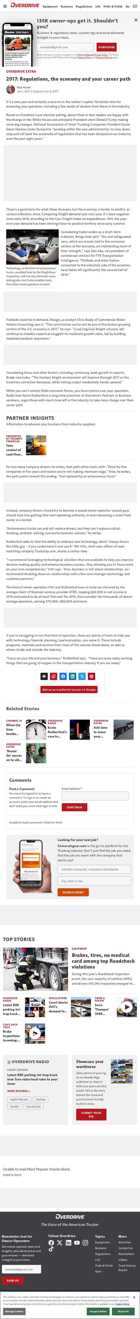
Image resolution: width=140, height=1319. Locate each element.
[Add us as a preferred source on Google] (53, 676)
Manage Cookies (14, 1311)
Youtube (41, 1099)
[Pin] (91, 676)
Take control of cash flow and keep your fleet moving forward (13, 450)
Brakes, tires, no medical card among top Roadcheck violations (103, 961)
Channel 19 (14, 720)
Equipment (79, 948)
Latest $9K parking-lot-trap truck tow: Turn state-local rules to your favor (12, 1009)
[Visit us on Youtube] (77, 1242)
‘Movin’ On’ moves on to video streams (14, 755)
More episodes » (18, 1091)
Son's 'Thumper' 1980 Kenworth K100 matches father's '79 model (103, 1009)
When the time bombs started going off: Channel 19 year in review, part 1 (14, 729)
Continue (74, 807)
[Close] (134, 1297)
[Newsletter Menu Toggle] (135, 5)
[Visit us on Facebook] (51, 1242)
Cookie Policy (122, 1304)
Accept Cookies (98, 1311)
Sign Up (13, 1280)
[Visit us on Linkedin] (68, 1242)
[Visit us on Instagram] (85, 1242)
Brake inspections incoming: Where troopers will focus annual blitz (12, 1036)
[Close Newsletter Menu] (136, 20)
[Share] (63, 676)
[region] (70, 1305)
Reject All (123, 1311)
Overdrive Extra (21, 71)
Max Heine (24, 87)
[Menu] (5, 5)
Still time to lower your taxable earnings (100, 732)
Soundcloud (33, 1106)
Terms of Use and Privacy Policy (92, 54)
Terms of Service (104, 57)
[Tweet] (82, 676)
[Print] (44, 676)
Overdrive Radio (55, 722)
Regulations (58, 998)
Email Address (72, 788)
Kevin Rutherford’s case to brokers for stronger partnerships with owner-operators (57, 732)
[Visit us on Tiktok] (51, 1248)
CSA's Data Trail (10, 1026)
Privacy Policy (85, 57)
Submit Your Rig (91, 1114)
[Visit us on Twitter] (60, 1242)
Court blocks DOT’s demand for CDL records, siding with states (58, 1007)
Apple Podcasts (19, 1099)
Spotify (14, 1106)
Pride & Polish (100, 999)
